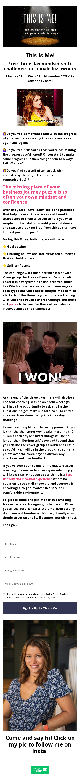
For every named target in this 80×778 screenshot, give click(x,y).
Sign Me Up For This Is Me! (40, 608)
